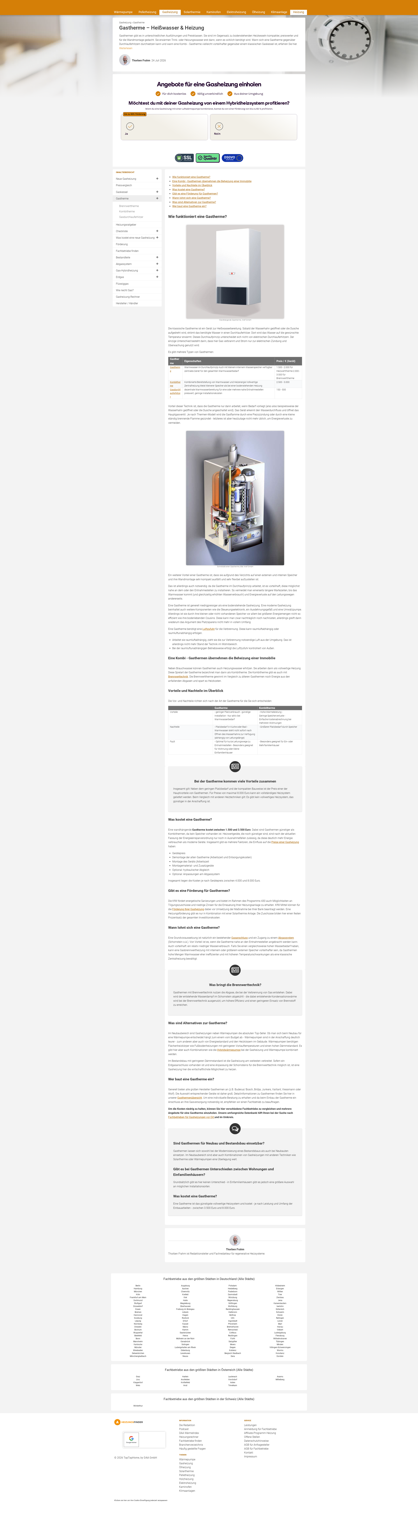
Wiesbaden (138, 1350)
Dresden (138, 1327)
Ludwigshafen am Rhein (185, 1347)
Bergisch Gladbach (233, 1353)
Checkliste (122, 231)
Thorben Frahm (235, 1249)
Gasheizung (170, 12)
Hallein (185, 1376)
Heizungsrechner (188, 1436)
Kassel (185, 1324)
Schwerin (280, 1312)
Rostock (185, 1318)
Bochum (138, 1330)
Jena (280, 1300)
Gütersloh (280, 1309)
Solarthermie (192, 12)
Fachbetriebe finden (127, 251)
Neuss (185, 1356)
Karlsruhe (138, 1344)
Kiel (185, 1297)
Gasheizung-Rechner (128, 296)
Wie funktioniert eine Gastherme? (191, 177)
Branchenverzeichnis (191, 1444)
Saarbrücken (185, 1333)
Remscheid (233, 1330)
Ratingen (280, 1318)
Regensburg (232, 1300)
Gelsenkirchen (138, 1353)
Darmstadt (232, 1294)
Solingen (185, 1344)
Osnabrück (185, 1341)
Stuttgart (138, 1303)
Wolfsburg (232, 1306)
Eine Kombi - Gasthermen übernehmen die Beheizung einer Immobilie (211, 181)
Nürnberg (138, 1324)
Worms (280, 1350)
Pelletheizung (147, 12)
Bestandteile (123, 257)
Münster (138, 1347)
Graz (138, 1376)
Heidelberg (232, 1288)
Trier (280, 1294)
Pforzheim (232, 1324)
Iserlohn (280, 1306)
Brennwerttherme (129, 206)
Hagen (185, 1315)
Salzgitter (233, 1341)
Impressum (250, 1456)
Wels (138, 1385)
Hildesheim (280, 1286)
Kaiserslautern (280, 1303)
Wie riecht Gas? (125, 290)
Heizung (298, 12)
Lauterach (232, 1376)
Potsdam (233, 1286)
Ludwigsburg (280, 1333)
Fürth (232, 1338)
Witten (280, 1291)
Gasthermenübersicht (189, 1097)
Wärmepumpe (123, 12)
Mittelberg (280, 1379)
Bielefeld (138, 1335)
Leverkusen (185, 1353)
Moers (232, 1344)
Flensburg (280, 1335)
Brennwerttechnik (178, 676)
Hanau (280, 1327)
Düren (280, 1315)
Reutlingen (232, 1335)
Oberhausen (185, 1306)
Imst (185, 1385)
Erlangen (280, 1288)
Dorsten (280, 1356)
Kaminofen (214, 12)
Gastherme (122, 198)
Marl (280, 1324)
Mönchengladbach (138, 1356)
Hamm (185, 1330)
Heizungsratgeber (126, 224)
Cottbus (232, 1333)
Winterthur (138, 1406)
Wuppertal (138, 1333)
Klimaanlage (279, 12)
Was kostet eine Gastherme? (188, 189)
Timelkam (232, 1385)
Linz (138, 1379)
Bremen (138, 1312)
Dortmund (138, 1300)
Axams (280, 1376)
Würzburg (232, 1297)
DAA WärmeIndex (189, 1433)
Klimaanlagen (187, 1490)
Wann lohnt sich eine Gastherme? (191, 197)
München (138, 1291)
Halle (185, 1300)
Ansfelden (185, 1379)
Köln (138, 1294)
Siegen (233, 1347)
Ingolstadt (232, 1321)
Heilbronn (232, 1312)
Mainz (185, 1327)
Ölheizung (258, 12)
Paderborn (232, 1291)
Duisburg (138, 1318)
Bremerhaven (233, 1327)
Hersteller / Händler (127, 303)
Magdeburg (185, 1303)
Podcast (184, 1429)
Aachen (185, 1288)
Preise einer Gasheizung (285, 842)
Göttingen (232, 1303)
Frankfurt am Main (138, 1297)
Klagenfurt (138, 1382)
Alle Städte (246, 1279)
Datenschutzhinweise (256, 1440)
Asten (232, 1382)
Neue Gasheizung (126, 178)
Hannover (138, 1315)
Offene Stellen (252, 1436)
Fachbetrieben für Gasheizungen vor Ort (191, 1117)
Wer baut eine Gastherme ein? (189, 206)
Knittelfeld (185, 1382)
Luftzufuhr (208, 629)
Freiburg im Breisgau (185, 1309)
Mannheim (138, 1341)
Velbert (280, 1330)
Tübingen (280, 1341)
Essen (138, 1309)
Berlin (138, 1286)
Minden (280, 1344)
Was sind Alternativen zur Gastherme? (194, 202)
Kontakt (248, 1452)
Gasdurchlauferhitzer (131, 217)
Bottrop (232, 1315)
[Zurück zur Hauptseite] (144, 1422)
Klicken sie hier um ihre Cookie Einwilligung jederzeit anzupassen (140, 1500)
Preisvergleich (124, 185)
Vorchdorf (232, 1379)
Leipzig (138, 1321)
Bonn (138, 1338)
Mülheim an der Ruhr (185, 1338)
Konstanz (280, 1353)
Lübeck (185, 1312)
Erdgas (120, 277)
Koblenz (232, 1350)
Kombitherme (127, 211)
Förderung (122, 244)
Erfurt (185, 1321)
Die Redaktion (187, 1425)
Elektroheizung (236, 12)
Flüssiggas (122, 283)
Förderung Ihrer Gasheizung (188, 909)
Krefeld (185, 1294)
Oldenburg (185, 1350)
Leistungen (250, 1425)
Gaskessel (122, 192)
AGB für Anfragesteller (256, 1444)
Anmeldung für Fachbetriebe (260, 1429)
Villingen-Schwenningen (280, 1347)
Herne (185, 1335)
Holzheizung (186, 1479)
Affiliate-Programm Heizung (260, 1433)
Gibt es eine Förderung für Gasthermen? (195, 193)
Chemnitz (185, 1291)
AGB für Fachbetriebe (256, 1448)
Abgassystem (124, 264)
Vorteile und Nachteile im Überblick (192, 185)
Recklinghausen (233, 1309)
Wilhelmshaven (280, 1338)
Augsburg (185, 1286)
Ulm (232, 1318)
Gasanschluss (239, 937)
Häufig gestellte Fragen (192, 1448)
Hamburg (138, 1288)
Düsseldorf (138, 1306)
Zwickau (280, 1297)
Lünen (280, 1321)
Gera (233, 1356)
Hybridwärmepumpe (229, 1049)
